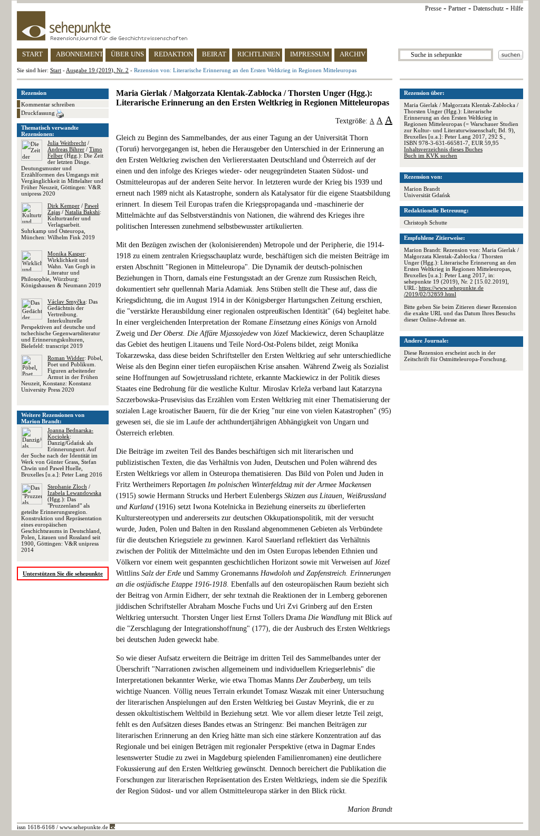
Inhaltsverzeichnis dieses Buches (443, 149)
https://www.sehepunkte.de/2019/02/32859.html (444, 291)
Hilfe (516, 8)
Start (55, 70)
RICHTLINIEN (258, 54)
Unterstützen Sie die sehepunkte (63, 573)
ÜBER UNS (127, 54)
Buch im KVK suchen (430, 155)
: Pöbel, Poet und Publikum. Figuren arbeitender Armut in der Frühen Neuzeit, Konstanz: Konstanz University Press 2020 (62, 374)
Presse (433, 8)
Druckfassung (38, 113)
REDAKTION (173, 54)
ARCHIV (352, 54)
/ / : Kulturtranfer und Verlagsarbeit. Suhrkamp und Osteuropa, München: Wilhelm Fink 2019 (61, 221)
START (32, 54)
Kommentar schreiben (48, 104)
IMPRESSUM (310, 54)
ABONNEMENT (79, 54)
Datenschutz (488, 8)
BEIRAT (214, 54)
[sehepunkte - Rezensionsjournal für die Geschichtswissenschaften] (270, 26)
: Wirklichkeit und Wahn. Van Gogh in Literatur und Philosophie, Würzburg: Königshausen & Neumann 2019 (61, 269)
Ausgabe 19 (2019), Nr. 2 (97, 70)
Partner (457, 8)
